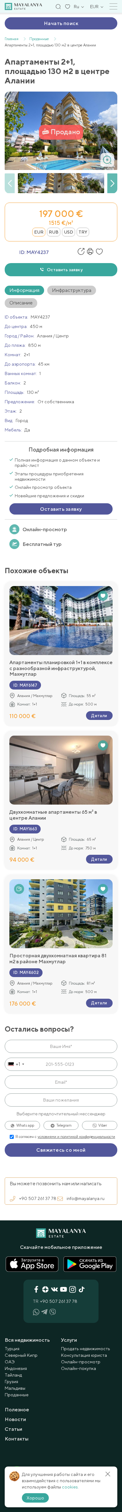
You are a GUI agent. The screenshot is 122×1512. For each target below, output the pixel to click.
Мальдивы (15, 1388)
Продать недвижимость (85, 1348)
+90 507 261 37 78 (37, 1198)
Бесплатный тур (42, 544)
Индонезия (16, 1368)
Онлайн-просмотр (45, 529)
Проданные (16, 1394)
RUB (53, 232)
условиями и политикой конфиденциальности (76, 1136)
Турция (12, 1348)
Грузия (11, 1381)
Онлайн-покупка (78, 1368)
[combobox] (15, 1064)
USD (68, 232)
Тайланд (13, 1374)
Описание (21, 303)
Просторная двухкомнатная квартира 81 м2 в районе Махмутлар (57, 958)
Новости (15, 1419)
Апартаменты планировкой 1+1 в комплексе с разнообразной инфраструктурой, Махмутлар (61, 668)
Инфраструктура (71, 290)
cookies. (70, 1486)
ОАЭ (10, 1361)
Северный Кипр (21, 1355)
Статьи (13, 1429)
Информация (24, 290)
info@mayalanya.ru (85, 1198)
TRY (83, 232)
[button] (112, 183)
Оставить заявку (65, 269)
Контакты (16, 1439)
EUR (38, 232)
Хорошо (35, 1497)
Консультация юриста (84, 1355)
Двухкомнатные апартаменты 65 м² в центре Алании (53, 815)
